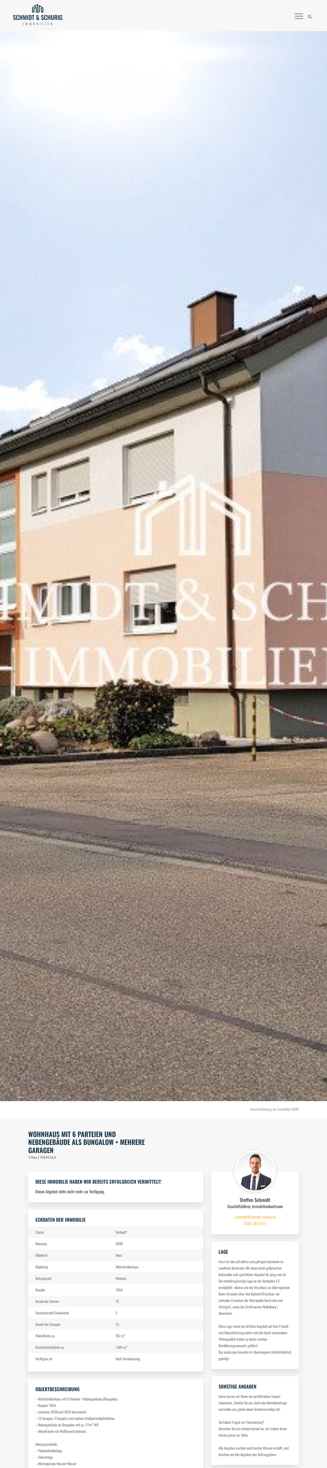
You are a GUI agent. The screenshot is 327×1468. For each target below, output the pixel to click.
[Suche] (309, 15)
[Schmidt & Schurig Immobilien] (37, 15)
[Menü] (298, 15)
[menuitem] (309, 15)
